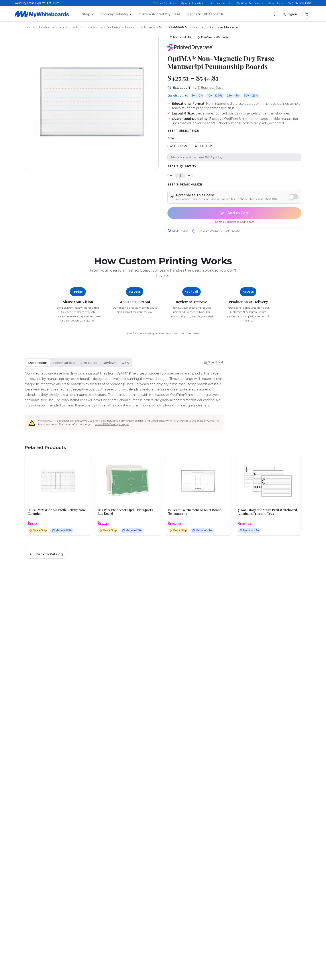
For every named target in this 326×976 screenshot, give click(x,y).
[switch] (294, 196)
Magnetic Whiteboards (205, 14)
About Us (274, 3)
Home (30, 27)
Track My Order (166, 3)
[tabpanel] (124, 389)
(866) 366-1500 (301, 3)
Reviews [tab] (109, 363)
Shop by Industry (114, 14)
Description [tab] (37, 363)
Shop (86, 14)
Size (170, 138)
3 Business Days (210, 88)
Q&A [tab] (125, 363)
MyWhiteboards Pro (193, 3)
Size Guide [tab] (89, 363)
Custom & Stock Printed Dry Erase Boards (59, 27)
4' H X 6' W (178, 146)
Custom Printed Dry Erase (159, 14)
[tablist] (78, 362)
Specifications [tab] (64, 363)
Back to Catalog (49, 554)
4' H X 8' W (203, 146)
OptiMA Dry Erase (248, 3)
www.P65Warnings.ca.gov (112, 424)
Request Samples (221, 3)
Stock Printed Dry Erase (101, 27)
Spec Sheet (215, 362)
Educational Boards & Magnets (145, 27)
